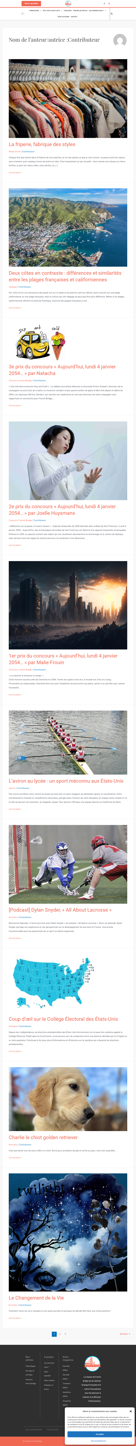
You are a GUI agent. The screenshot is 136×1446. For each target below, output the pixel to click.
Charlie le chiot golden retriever (43, 1137)
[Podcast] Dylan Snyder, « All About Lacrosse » (60, 910)
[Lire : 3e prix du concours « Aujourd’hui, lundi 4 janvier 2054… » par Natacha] (38, 342)
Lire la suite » (15, 172)
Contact (74, 17)
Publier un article (80, 11)
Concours (68, 11)
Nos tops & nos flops (51, 11)
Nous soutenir (63, 17)
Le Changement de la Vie (36, 1298)
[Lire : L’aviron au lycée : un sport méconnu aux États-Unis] (68, 742)
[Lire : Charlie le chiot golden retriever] (68, 1099)
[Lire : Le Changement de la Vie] (68, 1232)
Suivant (125, 1334)
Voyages (13, 287)
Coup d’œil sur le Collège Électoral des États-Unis (63, 1019)
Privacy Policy (53, 1430)
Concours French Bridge (20, 380)
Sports (12, 788)
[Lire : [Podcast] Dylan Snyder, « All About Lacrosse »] (68, 864)
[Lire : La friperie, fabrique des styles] (68, 98)
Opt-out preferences (98, 1441)
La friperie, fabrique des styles (42, 144)
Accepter (100, 1434)
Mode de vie (14, 151)
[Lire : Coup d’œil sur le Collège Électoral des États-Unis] (54, 983)
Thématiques (34, 11)
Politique (13, 1026)
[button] (130, 1411)
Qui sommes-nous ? (96, 11)
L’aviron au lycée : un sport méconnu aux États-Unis (66, 781)
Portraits (13, 917)
